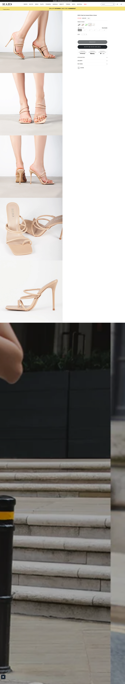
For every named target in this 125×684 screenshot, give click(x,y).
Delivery (80, 60)
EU (83, 27)
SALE (85, 4)
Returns (80, 63)
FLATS (41, 4)
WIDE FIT (62, 4)
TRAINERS (48, 4)
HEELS (36, 4)
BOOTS (31, 4)
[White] (93, 24)
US (81, 27)
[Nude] (90, 24)
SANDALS (55, 4)
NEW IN (25, 4)
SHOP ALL (79, 4)
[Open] (3, 677)
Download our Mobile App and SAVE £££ (62, 0)
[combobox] (107, 4)
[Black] (79, 24)
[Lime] (86, 24)
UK (78, 27)
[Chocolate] (82, 24)
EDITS (73, 4)
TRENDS (68, 4)
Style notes (81, 57)
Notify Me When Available (92, 46)
